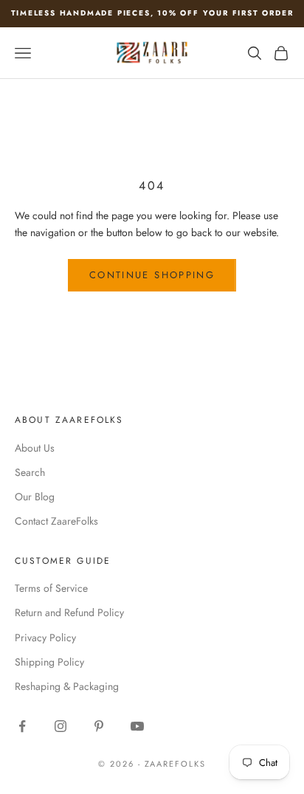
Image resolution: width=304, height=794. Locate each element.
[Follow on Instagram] (60, 726)
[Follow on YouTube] (137, 726)
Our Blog (35, 496)
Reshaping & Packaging (67, 686)
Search (30, 472)
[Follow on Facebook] (22, 726)
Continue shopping (152, 275)
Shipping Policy (49, 662)
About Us (35, 448)
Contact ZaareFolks (56, 521)
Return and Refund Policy (69, 612)
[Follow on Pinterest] (98, 726)
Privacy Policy (45, 637)
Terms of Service (51, 588)
